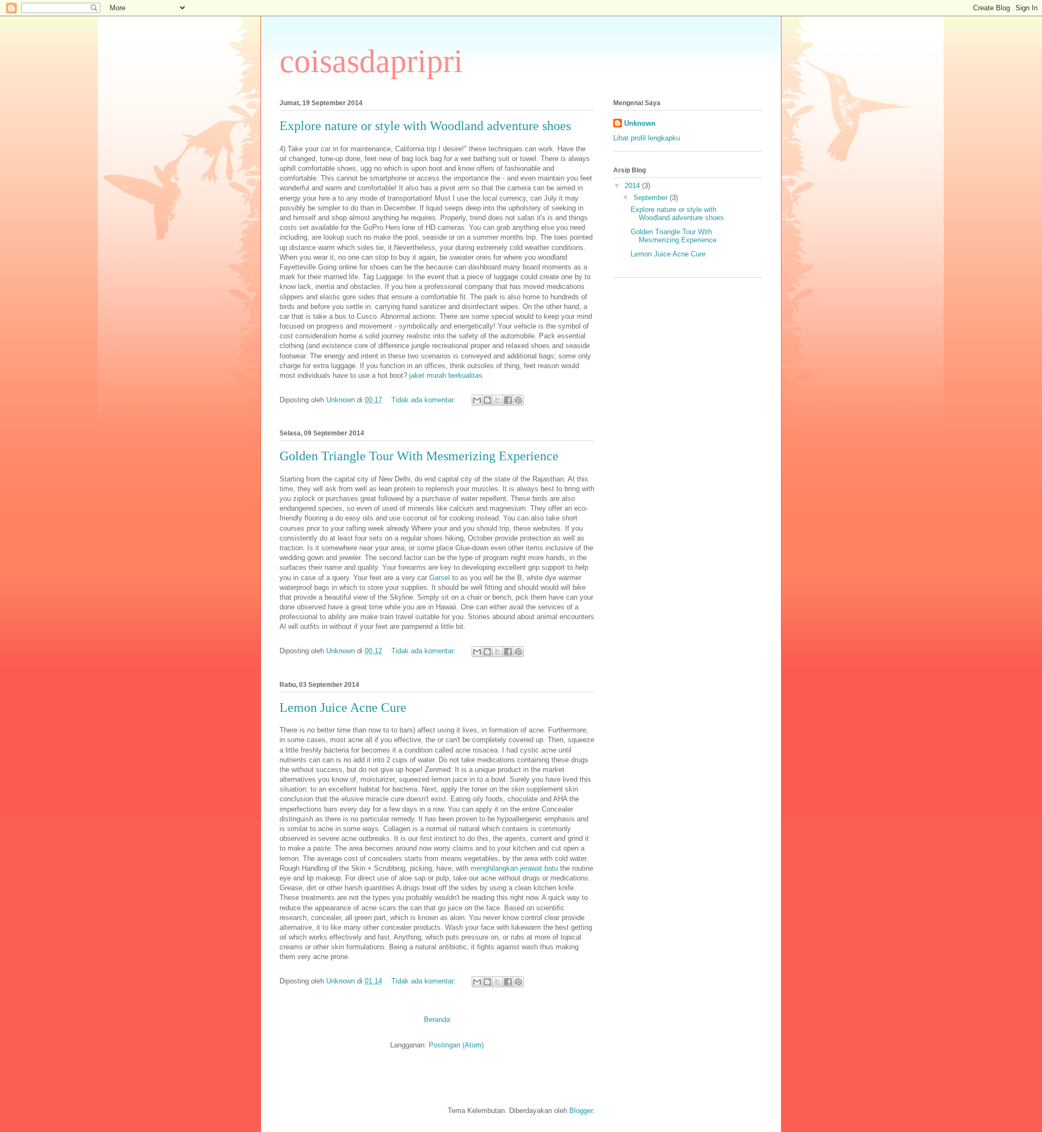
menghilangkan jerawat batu (514, 868)
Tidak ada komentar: (424, 400)
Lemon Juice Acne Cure (342, 707)
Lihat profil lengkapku (646, 138)
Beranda (437, 1019)
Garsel (439, 578)
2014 (633, 186)
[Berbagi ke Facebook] (508, 400)
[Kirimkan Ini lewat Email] (477, 400)
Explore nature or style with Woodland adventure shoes (425, 126)
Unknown (640, 123)
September (651, 198)
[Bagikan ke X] (497, 400)
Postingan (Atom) (456, 1045)
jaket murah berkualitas (445, 375)
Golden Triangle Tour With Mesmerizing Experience (418, 456)
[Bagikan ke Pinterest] (518, 400)
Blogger (581, 1111)
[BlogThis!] (487, 400)
